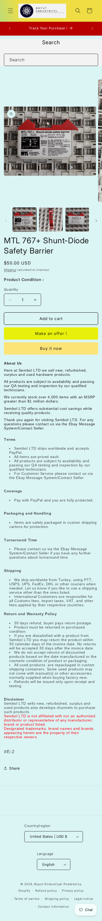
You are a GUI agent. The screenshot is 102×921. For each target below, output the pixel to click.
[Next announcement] (92, 28)
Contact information (53, 906)
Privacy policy (73, 890)
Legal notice (83, 899)
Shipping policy (57, 899)
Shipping (10, 269)
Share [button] (14, 768)
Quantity (11, 289)
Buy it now (51, 348)
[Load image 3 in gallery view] (77, 219)
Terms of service (26, 899)
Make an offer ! (51, 333)
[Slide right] (96, 221)
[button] (10, 10)
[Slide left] (6, 221)
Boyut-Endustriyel (48, 884)
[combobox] (51, 60)
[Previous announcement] (9, 28)
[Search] (92, 59)
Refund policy (46, 890)
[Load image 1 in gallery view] (24, 219)
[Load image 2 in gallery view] (51, 219)
